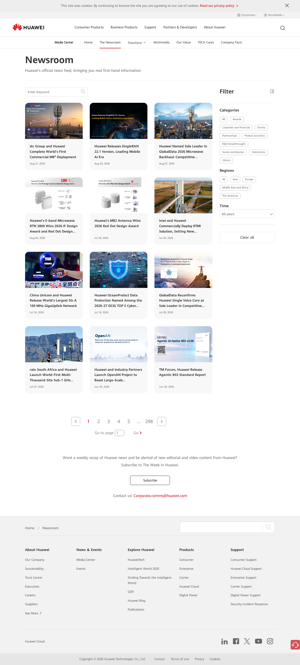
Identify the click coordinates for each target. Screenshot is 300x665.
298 (149, 421)
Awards (237, 119)
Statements (258, 152)
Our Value (183, 42)
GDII (131, 591)
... (139, 421)
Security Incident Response (249, 604)
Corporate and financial (236, 127)
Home (88, 42)
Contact (159, 659)
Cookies (215, 659)
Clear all (247, 237)
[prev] (75, 421)
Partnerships (229, 135)
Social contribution (233, 152)
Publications (136, 609)
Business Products (124, 27)
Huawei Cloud (189, 586)
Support (150, 27)
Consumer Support (244, 560)
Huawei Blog (136, 600)
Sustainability (34, 568)
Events (261, 127)
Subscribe (150, 480)
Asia (235, 179)
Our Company (34, 560)
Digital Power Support (246, 595)
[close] (287, 5)
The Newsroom (110, 42)
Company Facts (231, 42)
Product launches (254, 135)
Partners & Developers (180, 27)
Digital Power (188, 595)
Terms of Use (180, 659)
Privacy (199, 659)
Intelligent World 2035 (143, 568)
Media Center (64, 42)
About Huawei (214, 27)
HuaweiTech (136, 560)
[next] (161, 421)
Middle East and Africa (235, 187)
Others (226, 160)
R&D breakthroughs (234, 143)
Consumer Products (89, 27)
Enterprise (186, 568)
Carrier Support (241, 586)
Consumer (186, 560)
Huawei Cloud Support (246, 568)
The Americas (230, 195)
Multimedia (161, 42)
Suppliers (31, 604)
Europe (249, 179)
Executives (32, 586)
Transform (135, 43)
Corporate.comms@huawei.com (160, 495)
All (223, 119)
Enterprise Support (243, 577)
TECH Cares (206, 42)
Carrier (184, 577)
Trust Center (33, 577)
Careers (30, 595)
